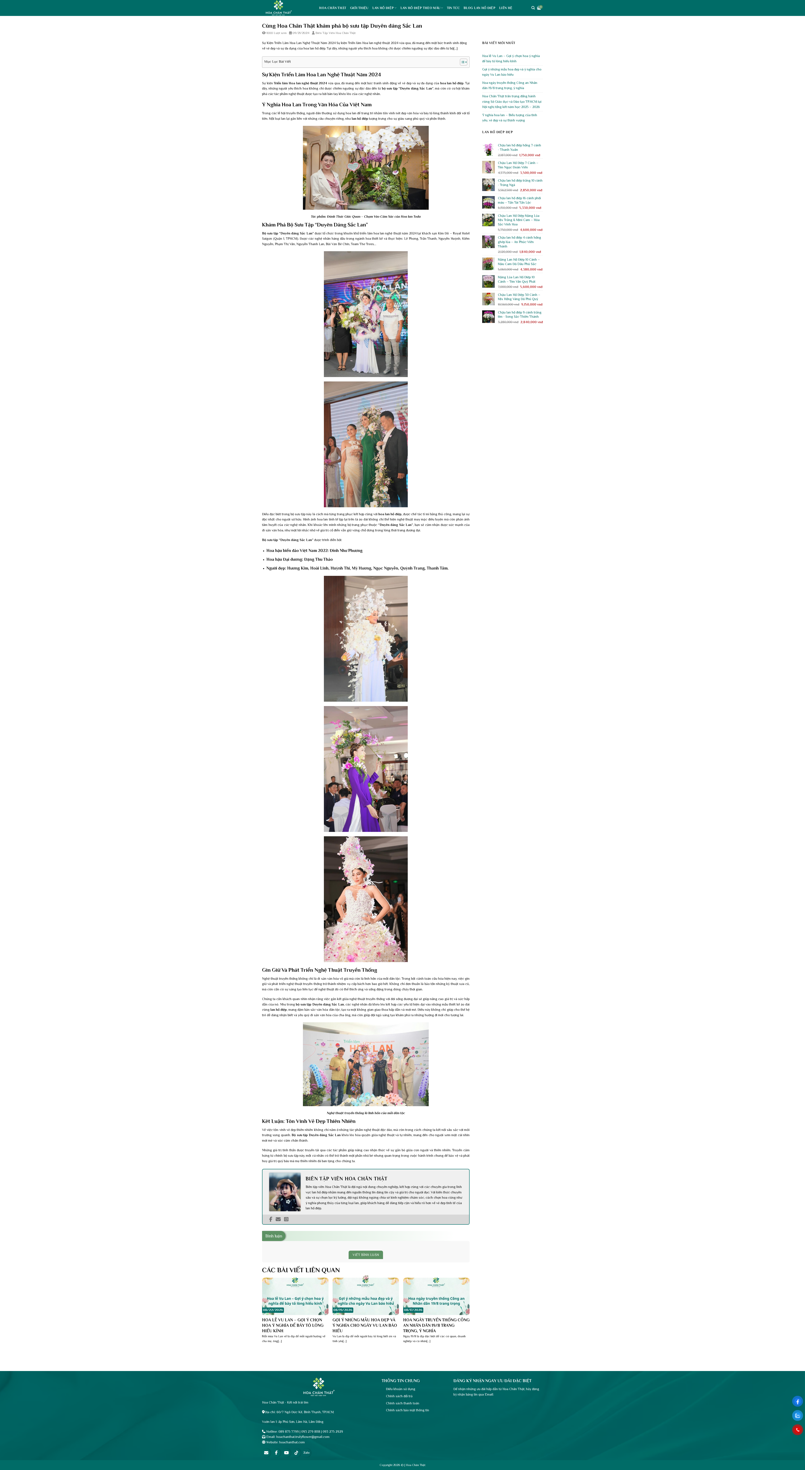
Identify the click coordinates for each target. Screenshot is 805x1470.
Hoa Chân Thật (332, 8)
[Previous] (269, 1307)
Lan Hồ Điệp (383, 8)
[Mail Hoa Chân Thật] (266, 1453)
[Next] (462, 1307)
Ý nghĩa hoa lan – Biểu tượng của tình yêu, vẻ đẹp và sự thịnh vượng (509, 117)
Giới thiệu (359, 8)
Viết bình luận (366, 1255)
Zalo (306, 1452)
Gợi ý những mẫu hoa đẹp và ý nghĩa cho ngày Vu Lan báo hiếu (511, 72)
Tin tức (453, 8)
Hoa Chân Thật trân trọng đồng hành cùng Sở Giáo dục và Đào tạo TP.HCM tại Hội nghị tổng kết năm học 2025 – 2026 (511, 101)
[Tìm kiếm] (533, 8)
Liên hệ (505, 8)
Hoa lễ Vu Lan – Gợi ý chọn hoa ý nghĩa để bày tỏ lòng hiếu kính (511, 58)
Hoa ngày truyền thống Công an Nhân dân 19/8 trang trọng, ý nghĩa (509, 85)
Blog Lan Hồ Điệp (479, 8)
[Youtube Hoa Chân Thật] (286, 1453)
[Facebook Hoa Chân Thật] (276, 1453)
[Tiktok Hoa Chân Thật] (296, 1453)
